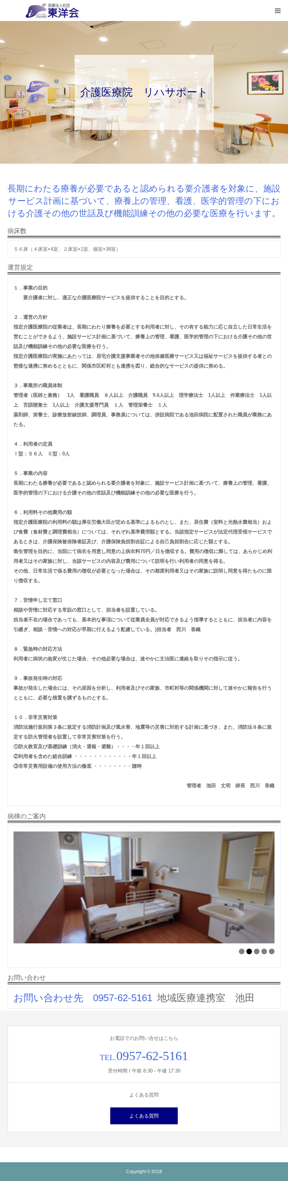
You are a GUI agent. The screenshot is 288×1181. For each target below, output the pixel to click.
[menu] (277, 10)
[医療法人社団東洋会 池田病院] (53, 10)
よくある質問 (144, 1116)
